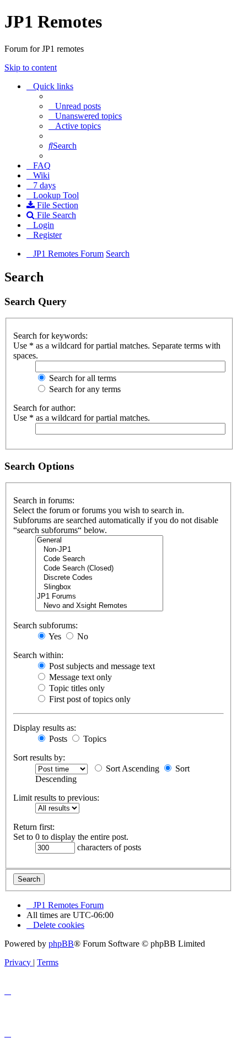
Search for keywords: (50, 335)
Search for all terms (81, 378)
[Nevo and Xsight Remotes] (99, 606)
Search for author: (44, 407)
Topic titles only (76, 688)
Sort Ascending (131, 768)
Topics (93, 738)
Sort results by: (39, 757)
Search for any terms (84, 389)
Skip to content (30, 67)
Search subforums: (45, 625)
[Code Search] (99, 559)
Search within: (38, 655)
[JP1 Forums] (99, 596)
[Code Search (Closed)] (99, 568)
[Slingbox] (99, 587)
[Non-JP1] (99, 550)
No (81, 636)
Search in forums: (43, 500)
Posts (57, 738)
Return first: (34, 827)
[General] (99, 540)
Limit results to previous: (56, 797)
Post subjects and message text (101, 666)
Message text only (79, 677)
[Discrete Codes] (99, 578)
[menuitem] (75, 106)
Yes (54, 636)
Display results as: (44, 727)
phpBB (61, 943)
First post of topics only (89, 699)
